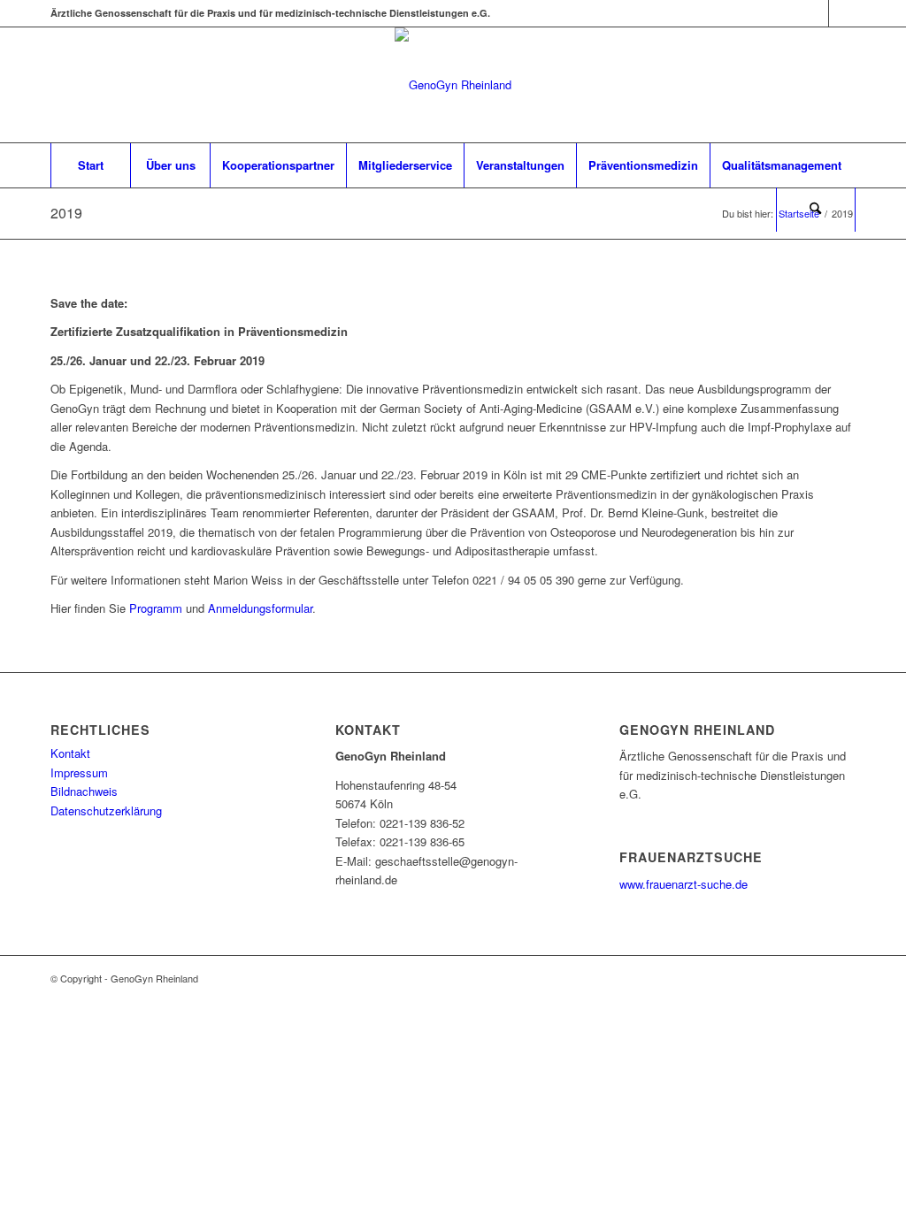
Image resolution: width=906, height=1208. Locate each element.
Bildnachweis (84, 791)
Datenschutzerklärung (106, 810)
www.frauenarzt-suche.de (683, 883)
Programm (155, 608)
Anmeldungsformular (260, 608)
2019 (66, 213)
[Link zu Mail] (842, 13)
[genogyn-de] (453, 84)
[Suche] (816, 209)
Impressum (79, 772)
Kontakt (70, 753)
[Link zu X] (815, 13)
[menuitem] (90, 165)
